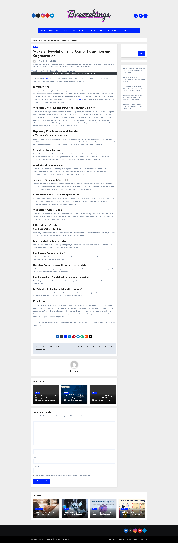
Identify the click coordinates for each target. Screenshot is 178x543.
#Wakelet (88, 64)
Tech (57, 30)
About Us (112, 539)
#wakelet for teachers (40, 66)
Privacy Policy (132, 539)
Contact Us (134, 30)
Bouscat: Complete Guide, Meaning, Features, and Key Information (132, 106)
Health (80, 30)
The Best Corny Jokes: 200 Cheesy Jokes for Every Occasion (45, 398)
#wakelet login (53, 66)
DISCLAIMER (121, 539)
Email (35, 457)
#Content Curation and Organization (47, 64)
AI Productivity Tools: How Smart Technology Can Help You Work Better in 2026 (133, 88)
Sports (102, 30)
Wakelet (46, 78)
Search (126, 47)
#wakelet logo (63, 66)
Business (50, 30)
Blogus (56, 539)
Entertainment (91, 30)
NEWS (42, 30)
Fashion (65, 30)
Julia (40, 61)
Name (35, 448)
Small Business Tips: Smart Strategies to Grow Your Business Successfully (132, 97)
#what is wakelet (86, 66)
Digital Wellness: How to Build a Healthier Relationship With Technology (134, 70)
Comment (37, 420)
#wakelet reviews (74, 66)
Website (36, 466)
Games (72, 30)
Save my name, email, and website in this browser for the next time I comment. (62, 476)
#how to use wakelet (66, 64)
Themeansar (65, 539)
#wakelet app (96, 64)
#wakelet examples (108, 64)
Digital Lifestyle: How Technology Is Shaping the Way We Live (134, 79)
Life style (123, 30)
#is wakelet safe (79, 64)
